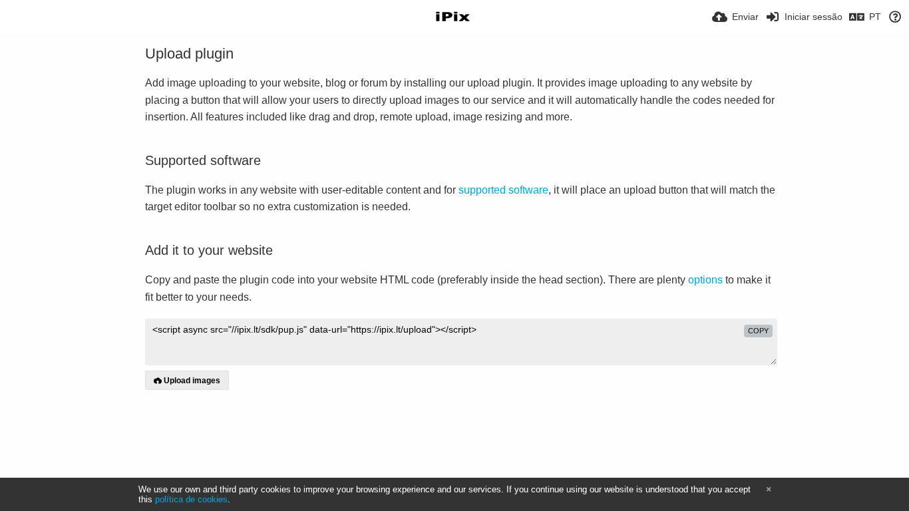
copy (758, 331)
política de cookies (191, 499)
